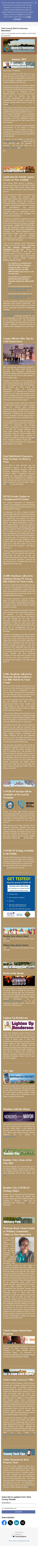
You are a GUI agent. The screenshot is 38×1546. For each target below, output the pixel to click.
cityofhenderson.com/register (13, 1001)
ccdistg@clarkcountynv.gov (12, 141)
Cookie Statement (21, 1540)
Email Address (6, 1502)
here (10, 104)
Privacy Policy (12, 1540)
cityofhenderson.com (10, 1137)
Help (28, 1540)
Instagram (14, 147)
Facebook (6, 147)
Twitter (23, 147)
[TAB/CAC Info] (19, 933)
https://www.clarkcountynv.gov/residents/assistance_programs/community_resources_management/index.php (19, 314)
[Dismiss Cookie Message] (35, 2)
